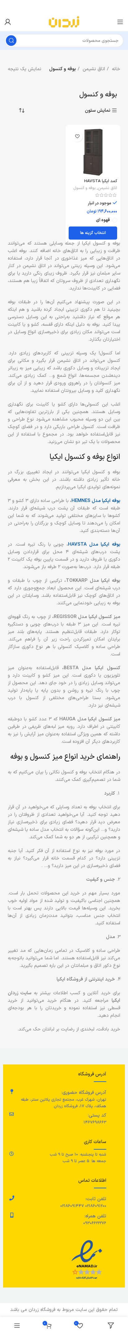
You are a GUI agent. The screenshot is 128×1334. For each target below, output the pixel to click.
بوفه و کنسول (84, 188)
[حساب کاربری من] (8, 22)
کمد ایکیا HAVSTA (100, 181)
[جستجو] (11, 40)
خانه (115, 69)
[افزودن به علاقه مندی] (77, 136)
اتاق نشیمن (93, 69)
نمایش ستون (97, 110)
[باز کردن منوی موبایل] (120, 22)
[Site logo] (64, 21)
